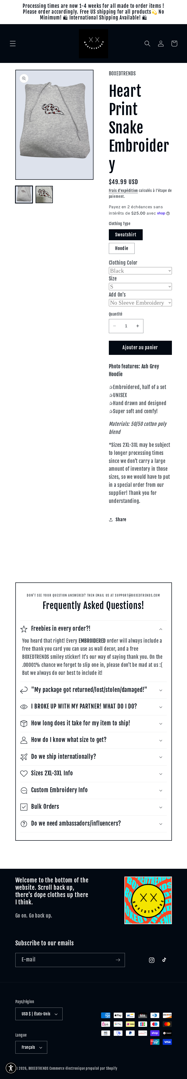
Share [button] (121, 519)
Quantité (115, 314)
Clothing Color (123, 263)
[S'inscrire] (118, 960)
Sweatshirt (126, 234)
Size (113, 279)
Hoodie (122, 248)
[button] (12, 43)
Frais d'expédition (123, 190)
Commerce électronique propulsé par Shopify (83, 1068)
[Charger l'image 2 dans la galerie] (44, 194)
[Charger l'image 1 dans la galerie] (24, 194)
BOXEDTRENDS (38, 1068)
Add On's (117, 295)
